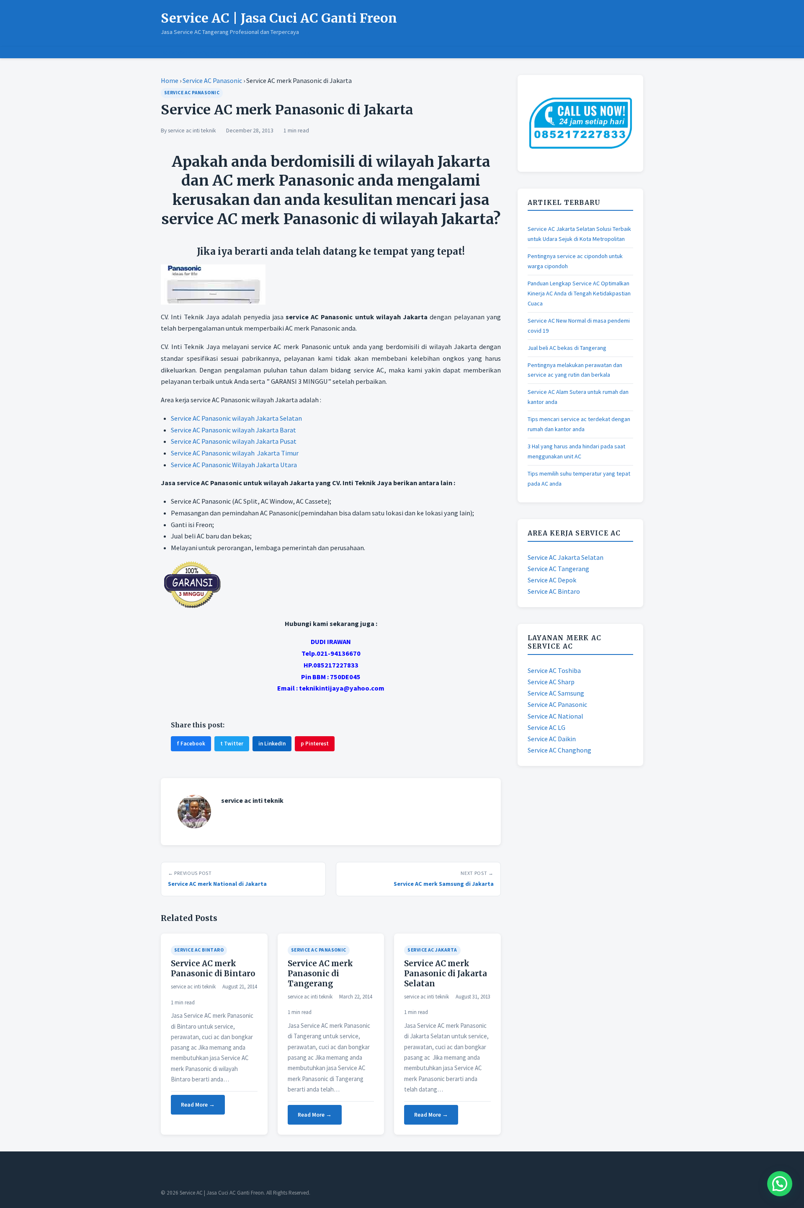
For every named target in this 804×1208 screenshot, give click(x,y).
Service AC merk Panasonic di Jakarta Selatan (445, 973)
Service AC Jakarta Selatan (565, 557)
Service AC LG (546, 727)
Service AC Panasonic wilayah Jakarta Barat (233, 430)
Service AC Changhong (559, 750)
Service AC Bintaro (199, 950)
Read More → (198, 1104)
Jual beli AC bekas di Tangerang (567, 348)
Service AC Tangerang (558, 568)
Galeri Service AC (299, 52)
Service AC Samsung (556, 693)
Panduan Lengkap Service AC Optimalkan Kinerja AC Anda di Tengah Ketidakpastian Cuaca (579, 293)
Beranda (173, 52)
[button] (779, 1183)
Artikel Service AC (251, 52)
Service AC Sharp (551, 682)
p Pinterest (315, 743)
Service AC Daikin (552, 739)
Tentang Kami (205, 52)
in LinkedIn (272, 743)
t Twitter (231, 743)
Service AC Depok (552, 580)
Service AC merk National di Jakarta (217, 883)
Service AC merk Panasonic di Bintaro (213, 968)
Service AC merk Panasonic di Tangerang (320, 973)
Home (169, 80)
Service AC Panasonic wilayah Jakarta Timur (235, 453)
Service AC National (555, 716)
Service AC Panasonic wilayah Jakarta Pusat (233, 441)
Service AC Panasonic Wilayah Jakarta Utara (234, 464)
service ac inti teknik (192, 130)
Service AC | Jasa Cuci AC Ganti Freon (279, 18)
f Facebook (191, 743)
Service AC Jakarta (432, 950)
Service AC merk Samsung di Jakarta (444, 883)
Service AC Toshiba (554, 670)
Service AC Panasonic (212, 80)
